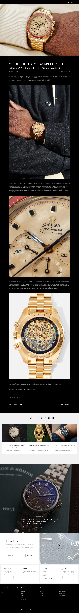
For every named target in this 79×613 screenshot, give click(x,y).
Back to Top (74, 609)
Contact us (42, 593)
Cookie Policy (62, 595)
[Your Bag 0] (72, 2)
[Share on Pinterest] (64, 71)
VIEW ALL (39, 458)
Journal (22, 595)
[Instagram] (2, 592)
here (24, 389)
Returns (41, 595)
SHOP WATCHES (8, 577)
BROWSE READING (68, 577)
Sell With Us (23, 599)
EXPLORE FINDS (28, 577)
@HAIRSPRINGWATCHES (59, 551)
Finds (22, 593)
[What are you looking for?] (68, 2)
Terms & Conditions (63, 591)
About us (42, 591)
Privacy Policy (62, 593)
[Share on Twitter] (67, 71)
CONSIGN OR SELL (39, 527)
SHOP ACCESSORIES (49, 578)
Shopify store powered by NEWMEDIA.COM (29, 609)
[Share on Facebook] (62, 71)
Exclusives (23, 591)
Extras (22, 597)
